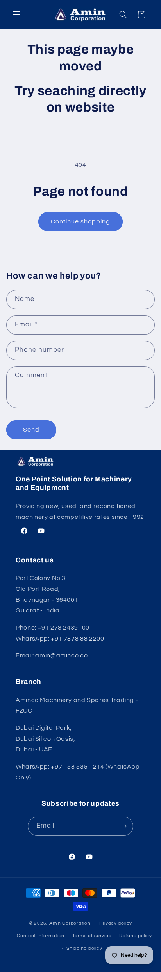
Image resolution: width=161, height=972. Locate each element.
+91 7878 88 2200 (77, 638)
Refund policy (135, 936)
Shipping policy (84, 948)
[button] (16, 14)
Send (31, 430)
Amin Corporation (70, 923)
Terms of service (92, 936)
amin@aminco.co (61, 655)
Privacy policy (115, 923)
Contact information (40, 936)
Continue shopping (81, 221)
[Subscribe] (124, 826)
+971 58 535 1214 (77, 766)
